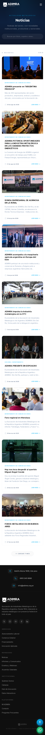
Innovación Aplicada (9, 646)
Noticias (5, 657)
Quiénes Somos (8, 681)
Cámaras (5, 685)
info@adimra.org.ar (26, 586)
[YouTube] (15, 621)
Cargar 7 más (24, 553)
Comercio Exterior (9, 638)
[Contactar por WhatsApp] (40, 730)
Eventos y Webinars (9, 665)
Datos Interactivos (8, 693)
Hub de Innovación (9, 689)
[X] (4, 621)
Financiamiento (7, 642)
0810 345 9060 (26, 578)
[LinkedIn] (27, 621)
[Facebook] (21, 621)
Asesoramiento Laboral (10, 634)
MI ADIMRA (6, 704)
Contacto (5, 708)
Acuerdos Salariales (9, 670)
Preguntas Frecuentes (10, 713)
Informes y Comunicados (11, 661)
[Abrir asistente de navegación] (40, 722)
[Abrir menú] (40, 4)
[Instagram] (10, 621)
